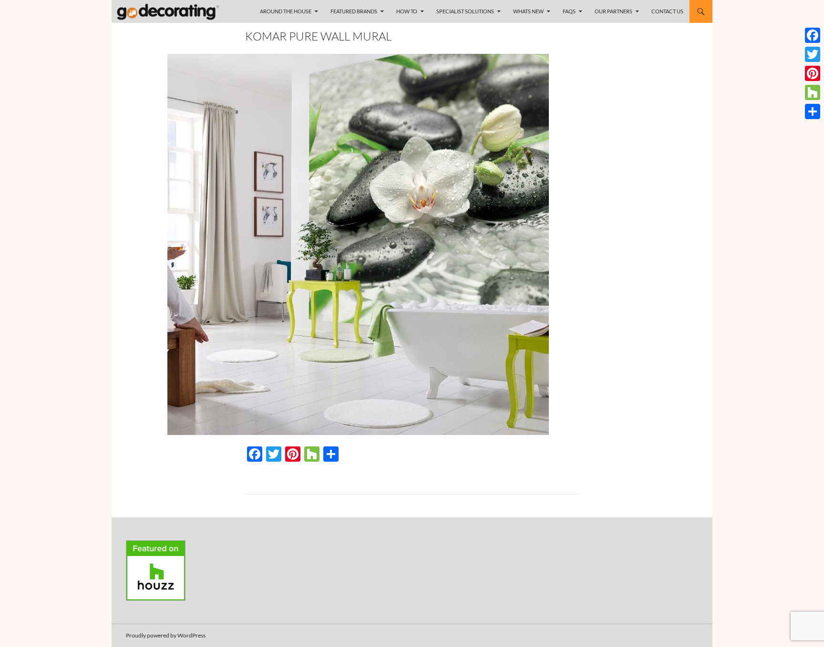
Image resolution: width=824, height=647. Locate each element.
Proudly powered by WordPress (166, 635)
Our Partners (613, 11)
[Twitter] (812, 54)
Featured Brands (353, 11)
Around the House (285, 11)
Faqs (569, 11)
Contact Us (667, 11)
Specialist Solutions (465, 11)
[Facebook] (812, 35)
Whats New (528, 11)
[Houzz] (812, 92)
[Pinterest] (812, 73)
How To (406, 11)
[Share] (812, 111)
